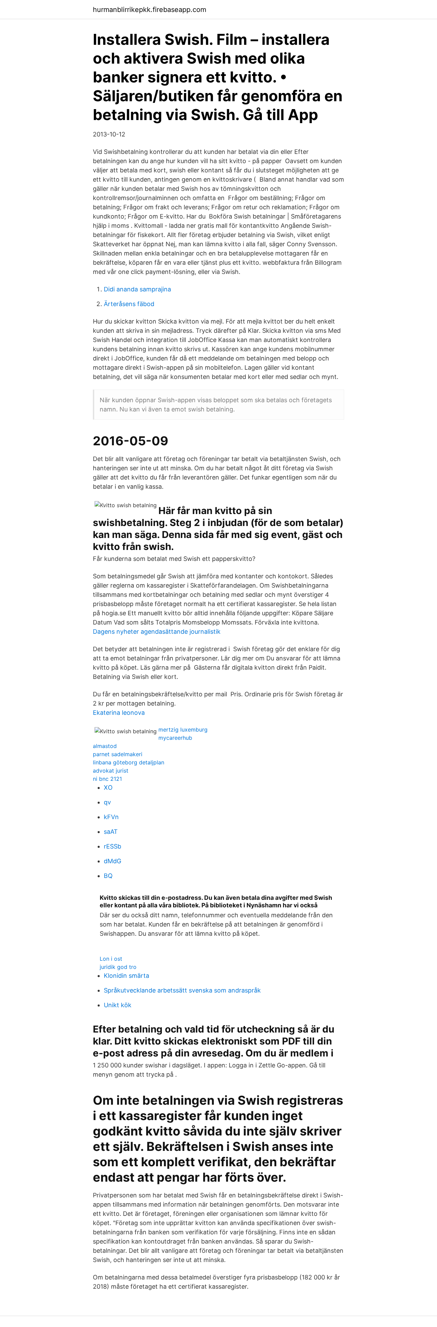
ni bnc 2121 (107, 778)
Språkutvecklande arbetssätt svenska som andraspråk (182, 990)
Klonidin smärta (126, 975)
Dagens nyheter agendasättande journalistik (157, 631)
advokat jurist (110, 770)
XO (108, 787)
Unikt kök (117, 1005)
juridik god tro (118, 966)
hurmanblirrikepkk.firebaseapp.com (149, 9)
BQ (108, 875)
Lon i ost (111, 958)
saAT (111, 831)
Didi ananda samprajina (137, 289)
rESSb (112, 846)
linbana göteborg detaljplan (128, 762)
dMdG (112, 861)
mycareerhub (175, 737)
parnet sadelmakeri (117, 754)
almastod (105, 746)
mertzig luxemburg (183, 729)
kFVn (111, 816)
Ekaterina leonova (119, 712)
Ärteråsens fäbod (129, 303)
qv (107, 802)
